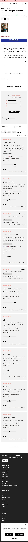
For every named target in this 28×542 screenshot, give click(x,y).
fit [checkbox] (1, 132)
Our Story (4, 492)
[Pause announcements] (27, 1)
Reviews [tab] (3, 79)
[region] (13, 100)
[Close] (25, 524)
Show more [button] (19, 132)
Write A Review (14, 111)
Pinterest (4, 520)
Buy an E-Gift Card (6, 497)
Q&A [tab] (8, 79)
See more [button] (5, 169)
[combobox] (22, 135)
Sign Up (5, 460)
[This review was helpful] (21, 172)
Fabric (3, 66)
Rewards (4, 495)
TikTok (3, 515)
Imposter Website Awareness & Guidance (10, 485)
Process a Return (5, 471)
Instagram (4, 513)
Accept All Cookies (19, 534)
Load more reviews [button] (14, 446)
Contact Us (4, 474)
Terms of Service (5, 478)
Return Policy (4, 469)
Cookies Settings (13, 538)
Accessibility (4, 483)
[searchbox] (7, 127)
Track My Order (5, 481)
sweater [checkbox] (14, 132)
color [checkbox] (5, 132)
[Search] (21, 4)
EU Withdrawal (5, 472)
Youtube (3, 518)
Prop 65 (3, 480)
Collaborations (5, 504)
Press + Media (5, 501)
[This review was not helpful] (23, 172)
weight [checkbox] (9, 132)
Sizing (3, 61)
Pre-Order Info (5, 499)
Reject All (9, 534)
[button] (1, 4)
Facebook (4, 516)
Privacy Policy (5, 476)
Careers (3, 506)
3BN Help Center (5, 467)
